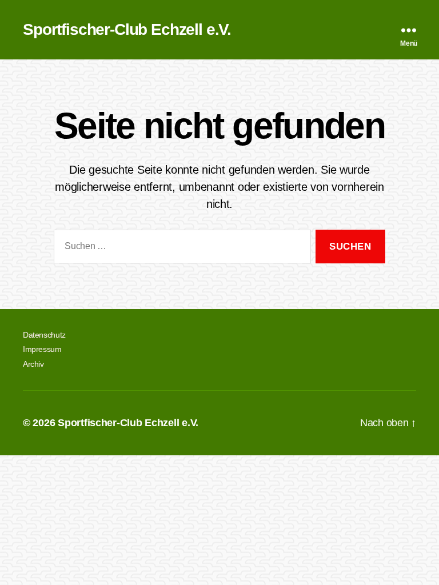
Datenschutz (44, 334)
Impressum (42, 349)
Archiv (33, 363)
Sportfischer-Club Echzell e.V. (127, 30)
